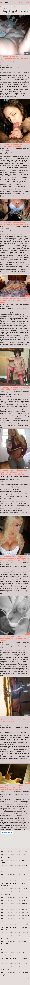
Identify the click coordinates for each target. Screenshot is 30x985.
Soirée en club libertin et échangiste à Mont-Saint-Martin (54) (14, 928)
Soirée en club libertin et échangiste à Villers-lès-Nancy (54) (14, 974)
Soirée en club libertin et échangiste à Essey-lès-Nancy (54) (14, 861)
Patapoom (4, 2)
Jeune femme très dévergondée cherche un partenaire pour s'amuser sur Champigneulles (14, 720)
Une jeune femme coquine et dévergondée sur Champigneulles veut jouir (13, 638)
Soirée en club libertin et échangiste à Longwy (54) (14, 909)
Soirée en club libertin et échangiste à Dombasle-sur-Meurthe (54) (14, 856)
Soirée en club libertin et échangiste (10, 7)
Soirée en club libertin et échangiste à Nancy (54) (14, 932)
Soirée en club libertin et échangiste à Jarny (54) (14, 880)
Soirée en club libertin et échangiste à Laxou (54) (14, 897)
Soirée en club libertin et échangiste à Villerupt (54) (15, 978)
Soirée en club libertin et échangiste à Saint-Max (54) (14, 948)
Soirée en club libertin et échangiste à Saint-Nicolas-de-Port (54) (13, 954)
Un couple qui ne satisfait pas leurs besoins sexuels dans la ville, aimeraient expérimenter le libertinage (14, 472)
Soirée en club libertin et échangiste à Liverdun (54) (15, 900)
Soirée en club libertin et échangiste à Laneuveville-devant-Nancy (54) (15, 893)
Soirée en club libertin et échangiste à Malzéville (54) (14, 920)
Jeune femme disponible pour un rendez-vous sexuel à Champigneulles (14, 223)
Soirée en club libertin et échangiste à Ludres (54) (14, 912)
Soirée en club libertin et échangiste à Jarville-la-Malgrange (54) (14, 884)
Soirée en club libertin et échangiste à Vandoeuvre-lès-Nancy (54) (15, 968)
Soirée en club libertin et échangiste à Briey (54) (14, 851)
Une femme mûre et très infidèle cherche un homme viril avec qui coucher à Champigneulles (12, 787)
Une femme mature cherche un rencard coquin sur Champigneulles (13, 145)
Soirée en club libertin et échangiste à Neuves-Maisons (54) (13, 937)
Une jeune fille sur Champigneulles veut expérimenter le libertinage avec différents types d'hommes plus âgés (14, 559)
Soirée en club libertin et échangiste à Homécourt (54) (14, 876)
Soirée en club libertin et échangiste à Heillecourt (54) (14, 870)
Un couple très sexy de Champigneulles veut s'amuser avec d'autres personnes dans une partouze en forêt (14, 59)
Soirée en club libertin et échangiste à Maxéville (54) (15, 924)
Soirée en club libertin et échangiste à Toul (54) (14, 963)
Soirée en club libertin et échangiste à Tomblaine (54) (14, 959)
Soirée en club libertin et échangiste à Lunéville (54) (15, 915)
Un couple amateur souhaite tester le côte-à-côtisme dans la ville (14, 388)
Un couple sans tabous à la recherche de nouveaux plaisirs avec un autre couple (14, 300)
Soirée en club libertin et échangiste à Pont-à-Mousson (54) (13, 943)
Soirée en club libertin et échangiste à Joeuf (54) (14, 888)
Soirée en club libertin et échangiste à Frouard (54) (15, 866)
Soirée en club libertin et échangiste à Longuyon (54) (14, 905)
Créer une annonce (23, 2)
